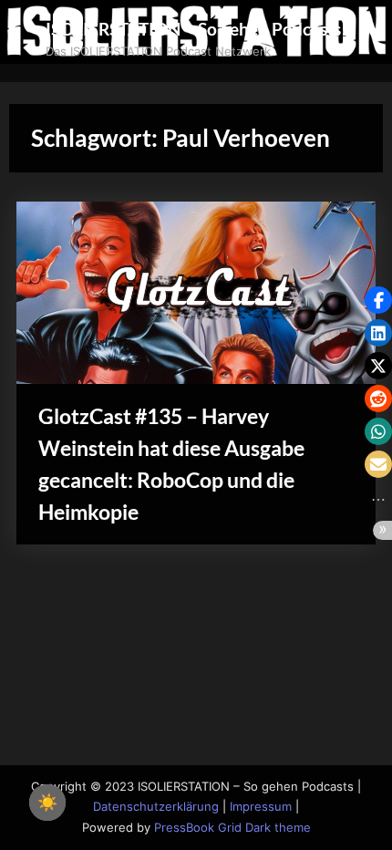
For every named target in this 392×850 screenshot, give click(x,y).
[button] (378, 300)
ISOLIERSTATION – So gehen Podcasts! (196, 28)
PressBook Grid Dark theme (232, 827)
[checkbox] (47, 802)
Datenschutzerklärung (156, 807)
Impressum (261, 807)
